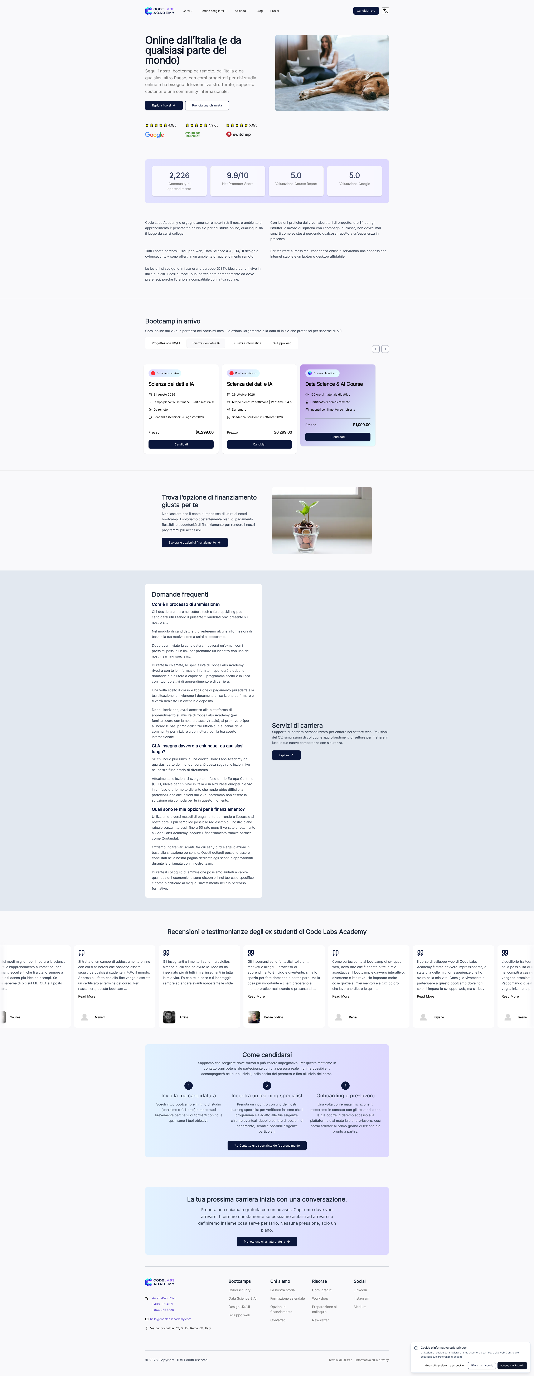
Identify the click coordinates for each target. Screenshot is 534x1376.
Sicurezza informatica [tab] (246, 343)
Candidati (181, 444)
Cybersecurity (240, 1290)
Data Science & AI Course (334, 384)
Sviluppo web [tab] (282, 343)
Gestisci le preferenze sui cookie (444, 1365)
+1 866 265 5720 (162, 1310)
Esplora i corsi (161, 105)
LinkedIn (360, 1290)
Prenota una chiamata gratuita (264, 1241)
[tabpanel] (267, 385)
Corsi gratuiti (322, 1290)
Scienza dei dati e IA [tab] (206, 343)
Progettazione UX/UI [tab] (166, 343)
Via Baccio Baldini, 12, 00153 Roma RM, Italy (180, 1328)
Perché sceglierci (212, 11)
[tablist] (221, 343)
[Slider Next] (385, 349)
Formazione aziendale (287, 1298)
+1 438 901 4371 (161, 1304)
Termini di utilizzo (340, 1360)
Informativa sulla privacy (372, 1360)
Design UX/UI (239, 1307)
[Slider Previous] (376, 349)
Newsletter (320, 1320)
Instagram (361, 1298)
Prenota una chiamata (207, 105)
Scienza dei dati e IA (171, 384)
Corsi (186, 11)
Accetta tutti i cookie (512, 1365)
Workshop (320, 1298)
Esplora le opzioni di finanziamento (192, 542)
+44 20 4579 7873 (163, 1298)
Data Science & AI (243, 1298)
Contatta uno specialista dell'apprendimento (269, 1145)
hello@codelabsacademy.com (170, 1319)
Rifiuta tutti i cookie (482, 1365)
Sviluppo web (239, 1315)
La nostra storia (282, 1290)
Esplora (284, 755)
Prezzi (274, 11)
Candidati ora (366, 10)
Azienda (240, 11)
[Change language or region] (385, 11)
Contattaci (278, 1320)
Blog (260, 11)
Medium (360, 1307)
